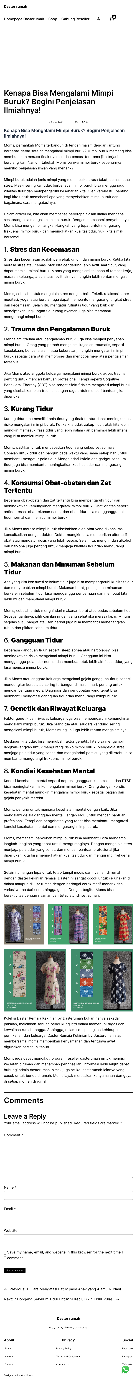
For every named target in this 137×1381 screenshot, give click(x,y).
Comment (13, 1135)
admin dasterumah (34, 1070)
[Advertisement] (68, 56)
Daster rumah (15, 6)
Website (10, 1230)
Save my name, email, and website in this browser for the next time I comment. (65, 1255)
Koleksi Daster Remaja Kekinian (30, 1018)
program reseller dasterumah (76, 1058)
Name (10, 1187)
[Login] (98, 19)
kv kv (85, 121)
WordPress (27, 1375)
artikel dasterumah (86, 1070)
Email (10, 1209)
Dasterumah (103, 1035)
